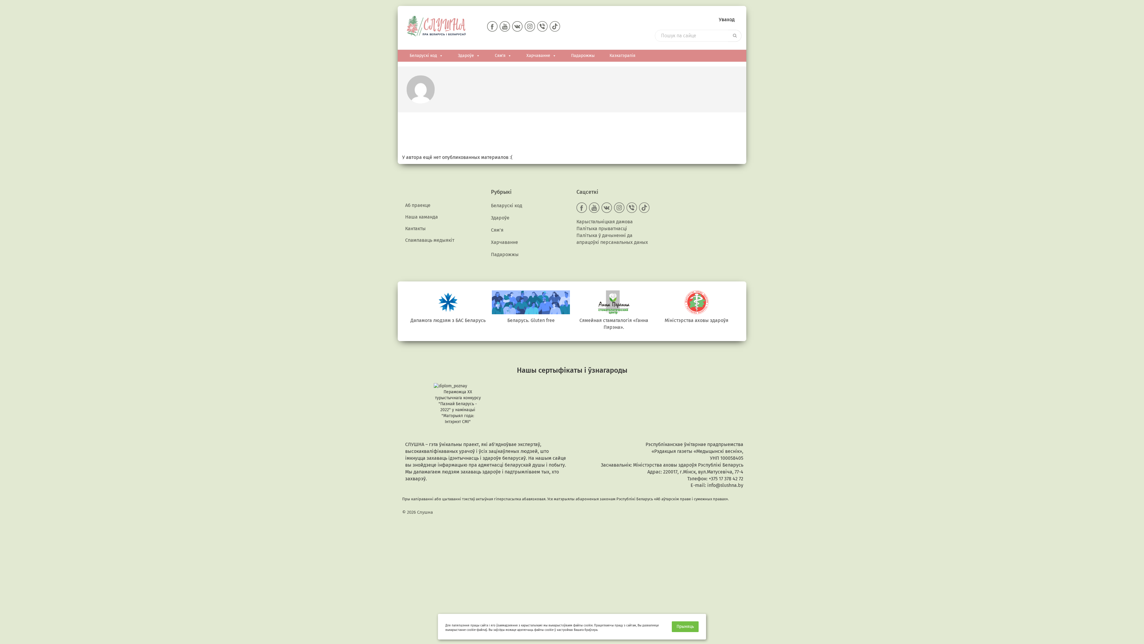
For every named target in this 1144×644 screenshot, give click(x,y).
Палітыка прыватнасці (601, 228)
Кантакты (415, 228)
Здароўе (466, 55)
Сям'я (500, 55)
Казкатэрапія (622, 55)
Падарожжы (583, 55)
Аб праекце (417, 205)
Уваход (727, 19)
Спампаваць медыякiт (429, 240)
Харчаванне (538, 55)
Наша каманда (421, 217)
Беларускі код (423, 55)
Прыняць (685, 626)
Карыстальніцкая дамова (604, 222)
